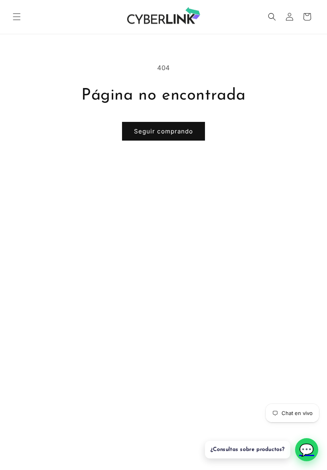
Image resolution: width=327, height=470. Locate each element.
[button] (17, 16)
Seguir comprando (163, 131)
